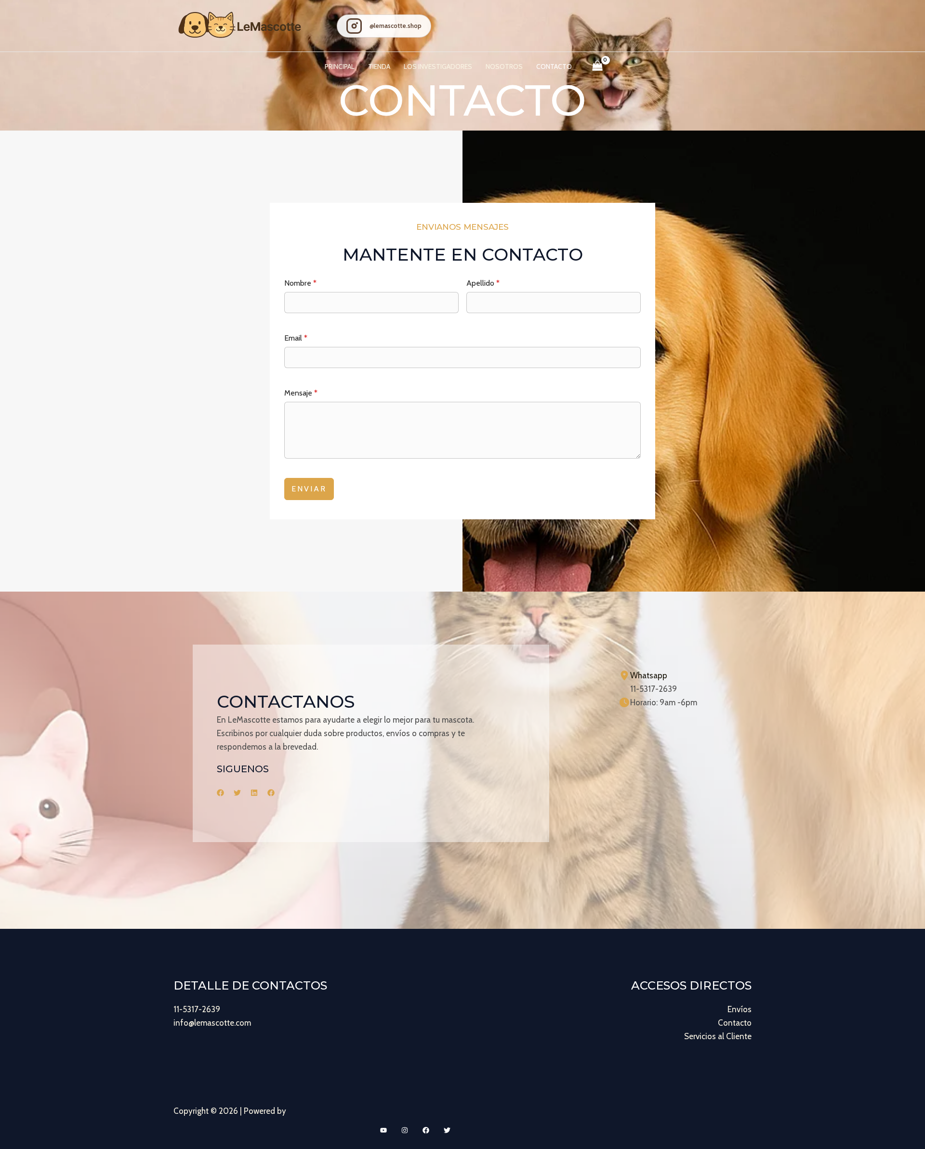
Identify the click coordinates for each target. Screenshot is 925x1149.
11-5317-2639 (196, 1009)
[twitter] (237, 792)
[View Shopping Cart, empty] (598, 66)
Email (295, 338)
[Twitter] (447, 1130)
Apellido (483, 283)
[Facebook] (426, 1130)
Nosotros (504, 66)
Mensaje (300, 392)
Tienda (379, 66)
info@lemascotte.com (212, 1023)
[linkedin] (254, 792)
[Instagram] (404, 1130)
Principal (340, 66)
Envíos (739, 1009)
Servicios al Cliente (718, 1036)
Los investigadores (438, 66)
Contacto (554, 66)
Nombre (300, 283)
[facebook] (220, 792)
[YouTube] (383, 1130)
